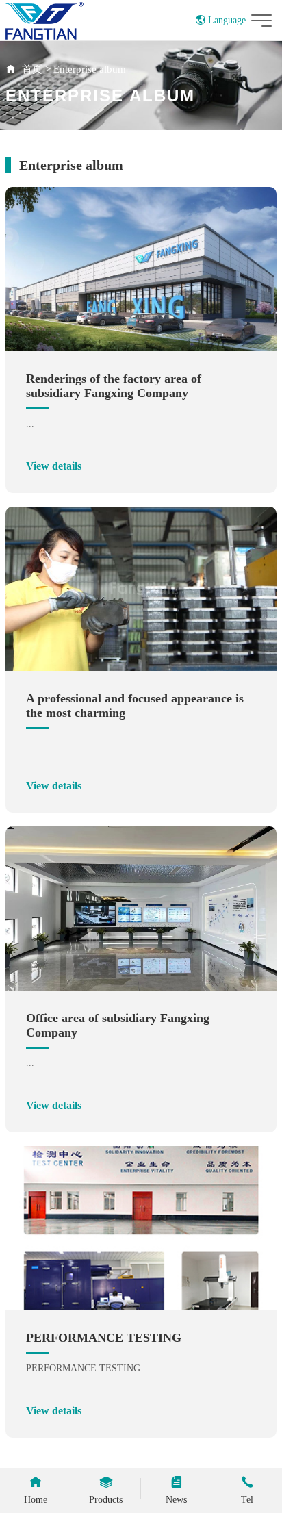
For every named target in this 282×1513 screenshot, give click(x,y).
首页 (32, 69)
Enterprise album (89, 69)
